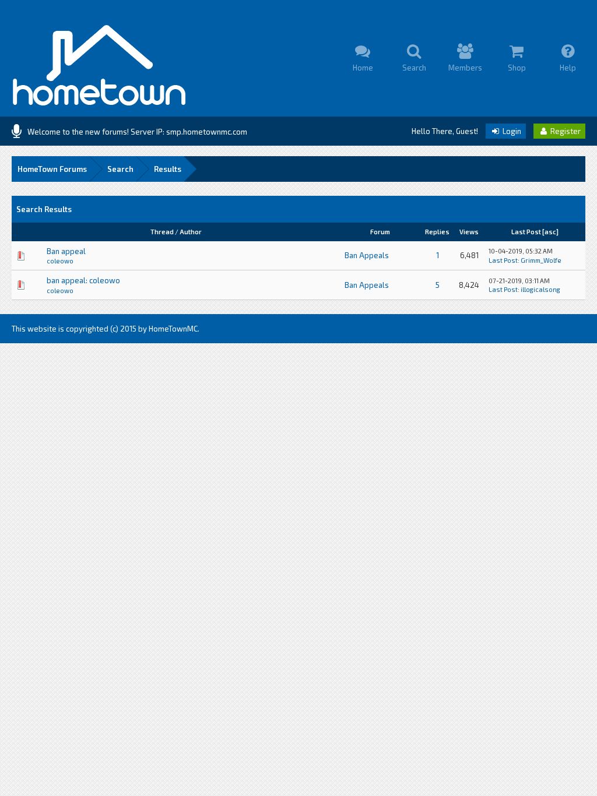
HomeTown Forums (52, 169)
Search (120, 169)
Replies (437, 231)
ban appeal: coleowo (83, 280)
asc (550, 231)
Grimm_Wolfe (541, 260)
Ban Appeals (367, 255)
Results (167, 169)
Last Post (526, 231)
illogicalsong (540, 289)
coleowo (60, 261)
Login (511, 131)
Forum (380, 231)
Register (565, 131)
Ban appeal (66, 251)
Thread (162, 231)
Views (469, 231)
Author (191, 231)
